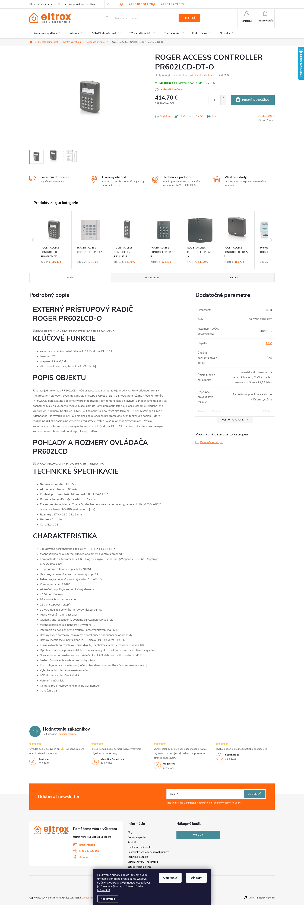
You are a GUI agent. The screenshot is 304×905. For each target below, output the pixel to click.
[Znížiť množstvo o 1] (223, 102)
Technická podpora (138, 857)
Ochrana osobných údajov (71, 4)
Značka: (266, 116)
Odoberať (255, 794)
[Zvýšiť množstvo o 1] (223, 97)
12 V (269, 343)
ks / (198, 834)
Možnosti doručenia (171, 89)
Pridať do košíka (255, 100)
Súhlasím (196, 878)
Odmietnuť (170, 878)
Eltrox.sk (83, 857)
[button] (32, 240)
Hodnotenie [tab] (152, 277)
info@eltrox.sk (87, 844)
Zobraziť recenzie (68, 734)
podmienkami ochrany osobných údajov (220, 802)
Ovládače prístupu (211, 442)
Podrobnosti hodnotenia (201, 75)
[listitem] (54, 240)
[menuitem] (47, 33)
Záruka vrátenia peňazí (140, 866)
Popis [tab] (70, 277)
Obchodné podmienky (40, 4)
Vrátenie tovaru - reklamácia (143, 861)
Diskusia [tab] (234, 277)
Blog (92, 4)
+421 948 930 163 (89, 851)
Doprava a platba (137, 837)
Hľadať (189, 18)
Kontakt (132, 842)
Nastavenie (107, 899)
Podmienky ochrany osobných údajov (148, 852)
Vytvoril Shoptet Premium (262, 897)
